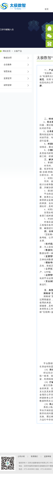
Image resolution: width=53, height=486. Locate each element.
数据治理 (8, 58)
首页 (47, 9)
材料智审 (8, 85)
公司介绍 (21, 456)
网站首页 (7, 51)
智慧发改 (8, 71)
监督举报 (47, 456)
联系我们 (34, 456)
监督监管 (8, 78)
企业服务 (8, 64)
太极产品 (18, 51)
